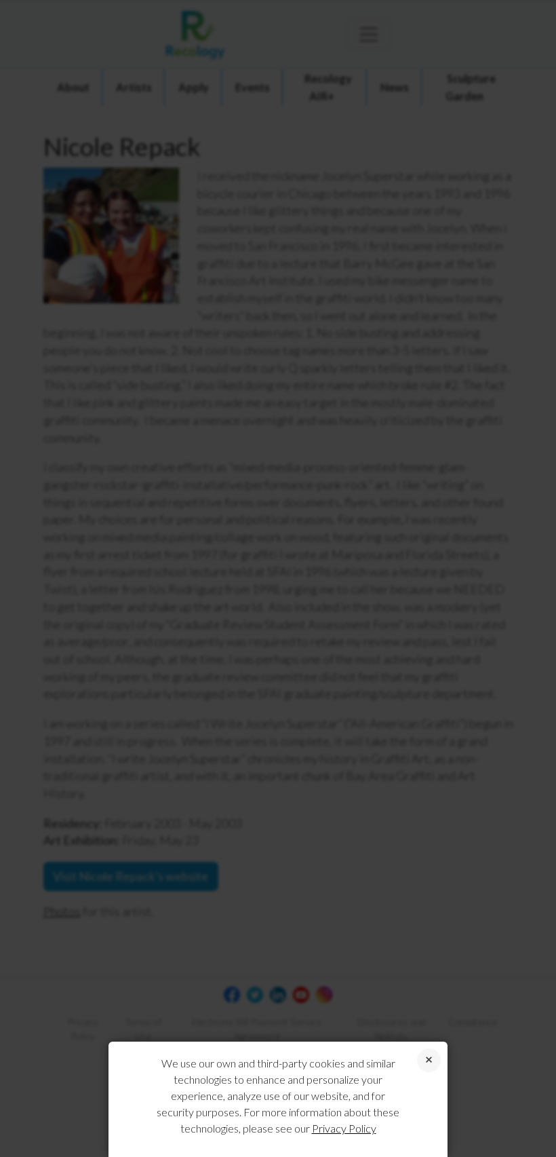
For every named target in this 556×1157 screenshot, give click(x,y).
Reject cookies (429, 1060)
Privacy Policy (344, 1128)
